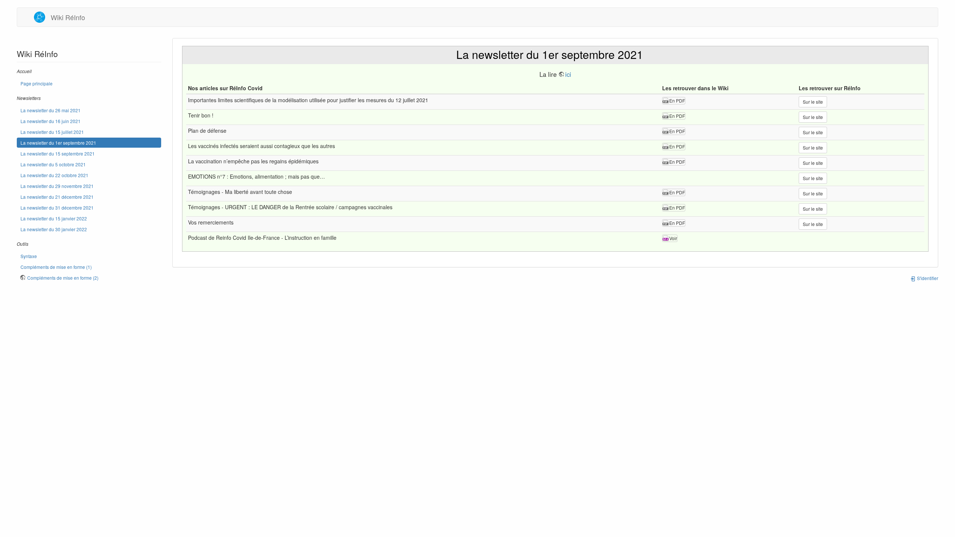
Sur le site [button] (813, 101)
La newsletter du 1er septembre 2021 (58, 142)
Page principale (37, 83)
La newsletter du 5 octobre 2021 (53, 164)
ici (568, 74)
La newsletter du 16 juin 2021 (51, 121)
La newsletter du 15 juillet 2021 (52, 132)
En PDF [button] (677, 100)
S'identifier (927, 278)
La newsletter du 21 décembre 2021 (57, 197)
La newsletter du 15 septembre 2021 (58, 153)
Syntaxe (29, 256)
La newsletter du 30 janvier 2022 (54, 229)
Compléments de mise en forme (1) (56, 267)
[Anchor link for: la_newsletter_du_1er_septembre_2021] (648, 54)
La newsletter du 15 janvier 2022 (54, 218)
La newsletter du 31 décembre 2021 (57, 207)
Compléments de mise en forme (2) (62, 277)
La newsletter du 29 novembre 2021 (57, 186)
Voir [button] (673, 238)
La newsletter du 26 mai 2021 (51, 110)
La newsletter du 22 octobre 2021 (54, 175)
